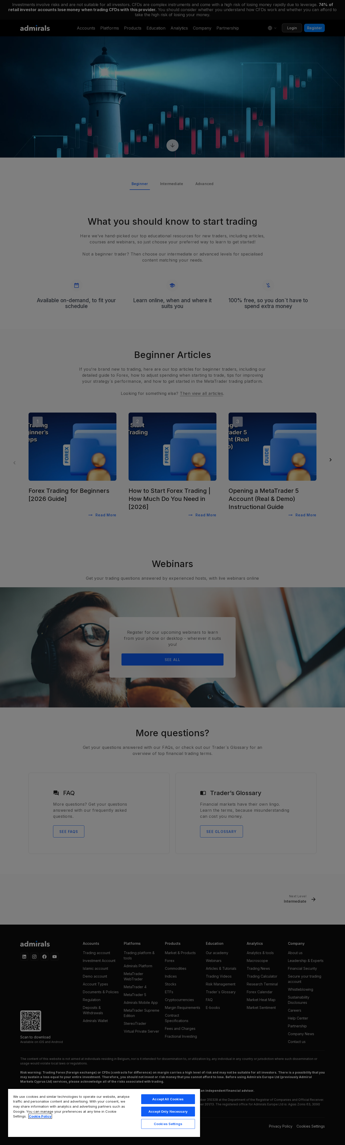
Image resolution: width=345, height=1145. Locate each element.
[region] (104, 1112)
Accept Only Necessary (168, 1111)
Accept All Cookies (168, 1099)
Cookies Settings (168, 1124)
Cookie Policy (40, 1116)
